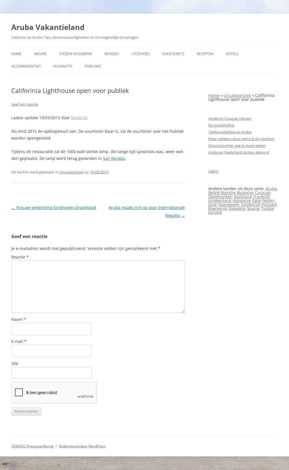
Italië (256, 200)
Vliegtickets (173, 53)
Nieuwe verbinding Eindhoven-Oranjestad (53, 207)
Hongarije (242, 200)
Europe (215, 212)
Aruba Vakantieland (47, 27)
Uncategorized (71, 172)
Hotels (232, 53)
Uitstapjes (141, 53)
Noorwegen (229, 204)
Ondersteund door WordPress (82, 446)
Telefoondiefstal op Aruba (229, 131)
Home (16, 53)
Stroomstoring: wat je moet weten (237, 145)
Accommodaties (26, 66)
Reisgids (111, 53)
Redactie (79, 117)
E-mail (19, 341)
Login (213, 171)
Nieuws (40, 53)
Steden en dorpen (75, 53)
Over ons (93, 66)
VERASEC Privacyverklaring (32, 446)
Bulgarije (245, 192)
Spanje (253, 208)
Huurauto (62, 66)
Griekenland (219, 200)
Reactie (20, 257)
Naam (18, 319)
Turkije (267, 208)
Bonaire (228, 192)
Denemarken (220, 196)
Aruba (271, 188)
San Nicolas (114, 158)
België (214, 192)
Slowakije (237, 208)
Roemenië (217, 208)
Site (14, 363)
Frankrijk (261, 196)
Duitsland (243, 196)
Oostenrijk (250, 204)
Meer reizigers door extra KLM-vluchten (241, 138)
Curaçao (262, 192)
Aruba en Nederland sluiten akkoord (238, 152)
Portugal (269, 204)
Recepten (205, 53)
